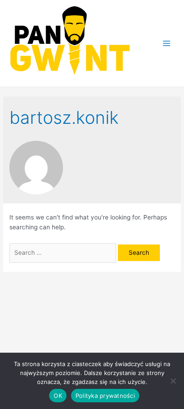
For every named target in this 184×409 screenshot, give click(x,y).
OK (58, 395)
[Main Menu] (167, 43)
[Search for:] (63, 252)
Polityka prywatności (105, 395)
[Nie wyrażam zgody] (172, 380)
